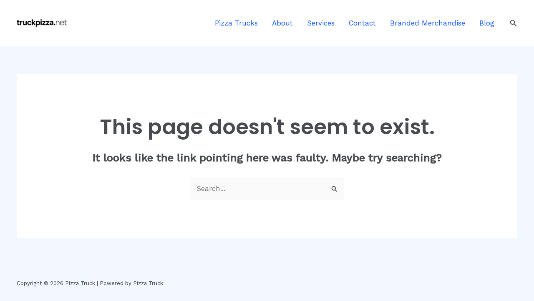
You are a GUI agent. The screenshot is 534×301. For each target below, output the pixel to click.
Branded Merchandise (427, 23)
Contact (362, 23)
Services (321, 23)
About (282, 23)
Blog (486, 23)
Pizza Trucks (236, 23)
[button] (513, 23)
